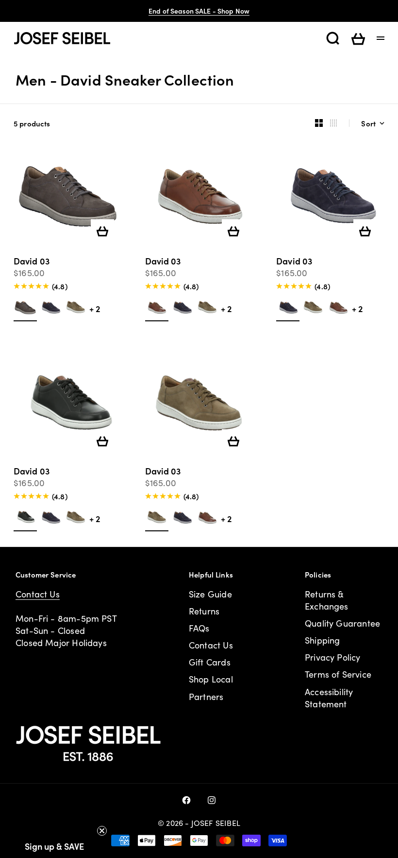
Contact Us (38, 594)
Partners (206, 696)
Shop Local (211, 679)
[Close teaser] (102, 831)
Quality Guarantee (342, 623)
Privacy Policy (333, 657)
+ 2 (94, 308)
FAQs (199, 628)
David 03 (32, 261)
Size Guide (210, 594)
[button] (54, 846)
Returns (204, 611)
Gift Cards (210, 662)
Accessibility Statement (329, 698)
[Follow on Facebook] (186, 800)
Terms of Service (338, 674)
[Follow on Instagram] (211, 800)
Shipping (322, 640)
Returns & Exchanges (326, 600)
